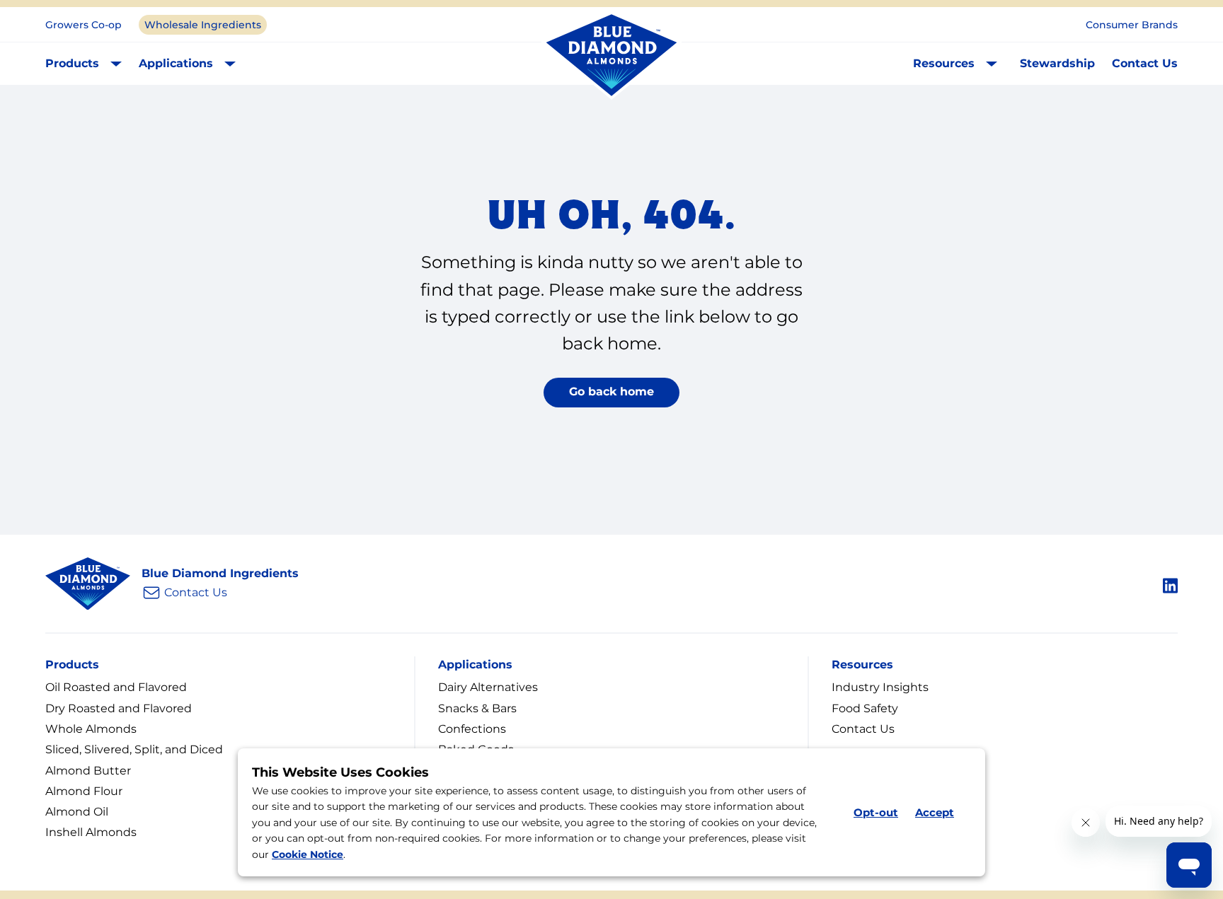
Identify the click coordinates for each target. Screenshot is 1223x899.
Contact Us (1145, 63)
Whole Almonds (91, 729)
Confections (472, 729)
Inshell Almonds (91, 832)
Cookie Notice (307, 854)
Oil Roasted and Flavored (116, 687)
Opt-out (876, 812)
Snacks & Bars (477, 708)
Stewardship (1057, 63)
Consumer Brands (1132, 24)
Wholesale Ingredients (202, 24)
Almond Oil (76, 811)
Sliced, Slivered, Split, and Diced (134, 749)
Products (72, 63)
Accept (934, 812)
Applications (176, 63)
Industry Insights (880, 687)
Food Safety (865, 708)
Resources (944, 63)
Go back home (611, 391)
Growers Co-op (83, 24)
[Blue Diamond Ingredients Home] (611, 55)
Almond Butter (88, 770)
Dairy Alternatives (488, 687)
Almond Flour (83, 791)
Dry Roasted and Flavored (118, 708)
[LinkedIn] (1170, 583)
